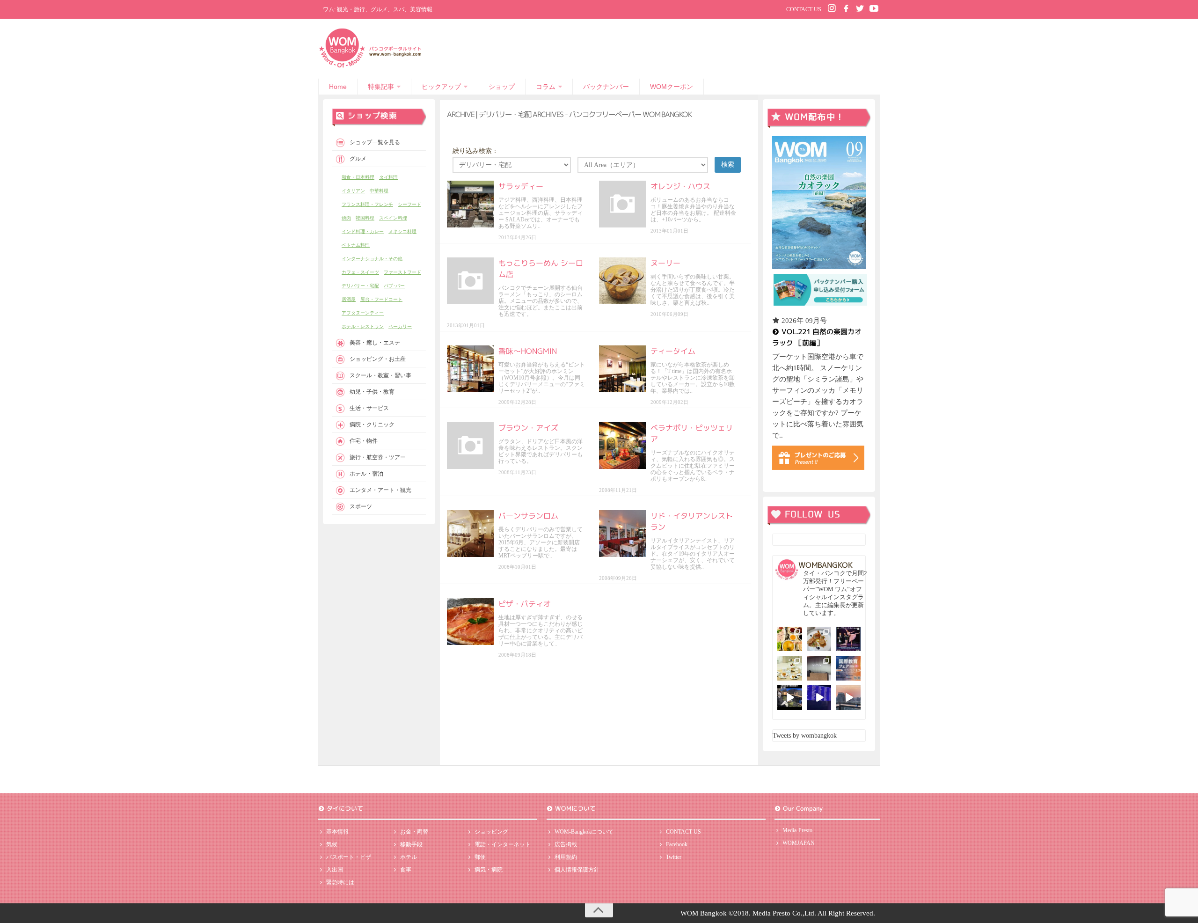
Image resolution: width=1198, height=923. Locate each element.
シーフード (409, 204)
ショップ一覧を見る (375, 142)
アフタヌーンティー (363, 312)
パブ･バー (394, 285)
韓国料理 (365, 217)
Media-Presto (797, 830)
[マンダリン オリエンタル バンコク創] (789, 668)
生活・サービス (369, 408)
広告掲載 (566, 844)
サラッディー (520, 186)
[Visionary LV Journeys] (789, 697)
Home (338, 86)
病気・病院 (489, 869)
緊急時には (340, 882)
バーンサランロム (528, 516)
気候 (331, 844)
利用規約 (566, 857)
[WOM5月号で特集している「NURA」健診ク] (819, 668)
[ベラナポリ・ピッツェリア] (622, 445)
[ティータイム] (622, 368)
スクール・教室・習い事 (380, 375)
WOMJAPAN (798, 843)
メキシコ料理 (402, 231)
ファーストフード (402, 272)
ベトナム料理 (356, 245)
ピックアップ (441, 86)
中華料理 (379, 190)
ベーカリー (400, 326)
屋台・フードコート (381, 299)
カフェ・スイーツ (360, 272)
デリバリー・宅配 (360, 285)
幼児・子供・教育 (372, 391)
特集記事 (381, 86)
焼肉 (346, 217)
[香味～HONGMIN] (470, 368)
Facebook (676, 844)
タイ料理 (388, 177)
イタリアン (353, 190)
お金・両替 (414, 831)
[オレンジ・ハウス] (622, 204)
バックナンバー (606, 86)
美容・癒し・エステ (375, 342)
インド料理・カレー (363, 231)
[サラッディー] (470, 204)
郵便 (480, 857)
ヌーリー (665, 263)
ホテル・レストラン (363, 326)
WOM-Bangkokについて (584, 831)
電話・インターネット (503, 844)
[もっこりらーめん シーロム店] (470, 280)
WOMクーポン (671, 86)
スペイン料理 (393, 217)
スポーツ (361, 506)
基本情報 (337, 831)
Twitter (673, 857)
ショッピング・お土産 (378, 359)
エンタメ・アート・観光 (380, 490)
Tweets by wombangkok (805, 735)
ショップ (502, 86)
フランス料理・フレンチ (367, 204)
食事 (405, 869)
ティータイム (672, 351)
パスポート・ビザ (348, 857)
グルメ (358, 158)
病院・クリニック (372, 424)
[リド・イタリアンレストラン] (622, 533)
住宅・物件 (364, 441)
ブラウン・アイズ (528, 428)
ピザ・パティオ (524, 604)
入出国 (334, 869)
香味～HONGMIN (527, 351)
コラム (545, 86)
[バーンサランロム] (470, 533)
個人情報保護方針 (577, 869)
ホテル (408, 857)
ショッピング (491, 831)
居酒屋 (349, 299)
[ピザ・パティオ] (470, 621)
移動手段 (411, 844)
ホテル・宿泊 (366, 473)
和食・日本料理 (358, 177)
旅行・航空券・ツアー (378, 457)
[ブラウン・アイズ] (470, 445)
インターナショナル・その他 (372, 258)
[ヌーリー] (622, 280)
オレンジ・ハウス (680, 186)
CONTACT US (803, 9)
